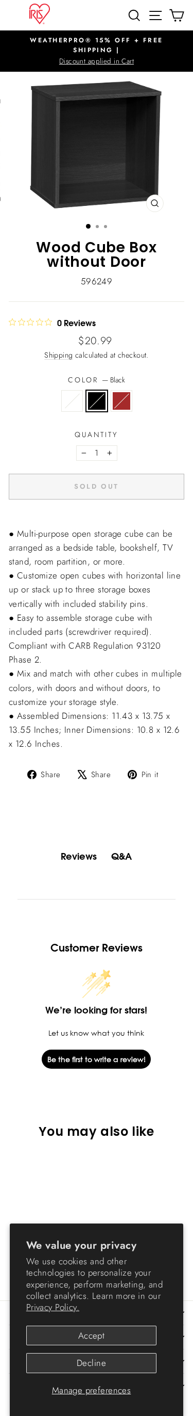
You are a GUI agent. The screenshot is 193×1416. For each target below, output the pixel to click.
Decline (91, 1363)
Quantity (96, 434)
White (72, 401)
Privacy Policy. (52, 1307)
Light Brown (121, 401)
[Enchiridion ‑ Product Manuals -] (97, 522)
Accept (91, 1335)
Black (96, 401)
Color (96, 380)
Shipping (58, 355)
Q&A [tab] (121, 856)
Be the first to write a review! (96, 1059)
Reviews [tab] (79, 856)
